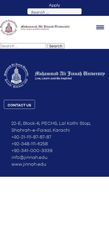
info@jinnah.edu (29, 157)
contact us (19, 105)
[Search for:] (54, 12)
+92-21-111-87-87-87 (31, 137)
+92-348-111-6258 (29, 144)
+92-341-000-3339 (31, 151)
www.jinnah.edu (28, 164)
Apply (54, 5)
